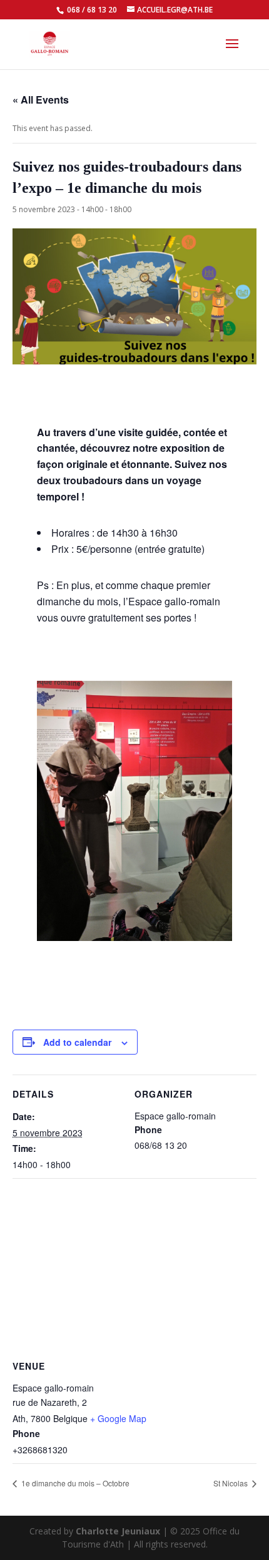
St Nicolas (231, 1483)
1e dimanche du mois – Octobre (74, 1483)
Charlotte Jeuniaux (118, 1531)
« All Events (41, 99)
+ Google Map (118, 1418)
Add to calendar (77, 1042)
